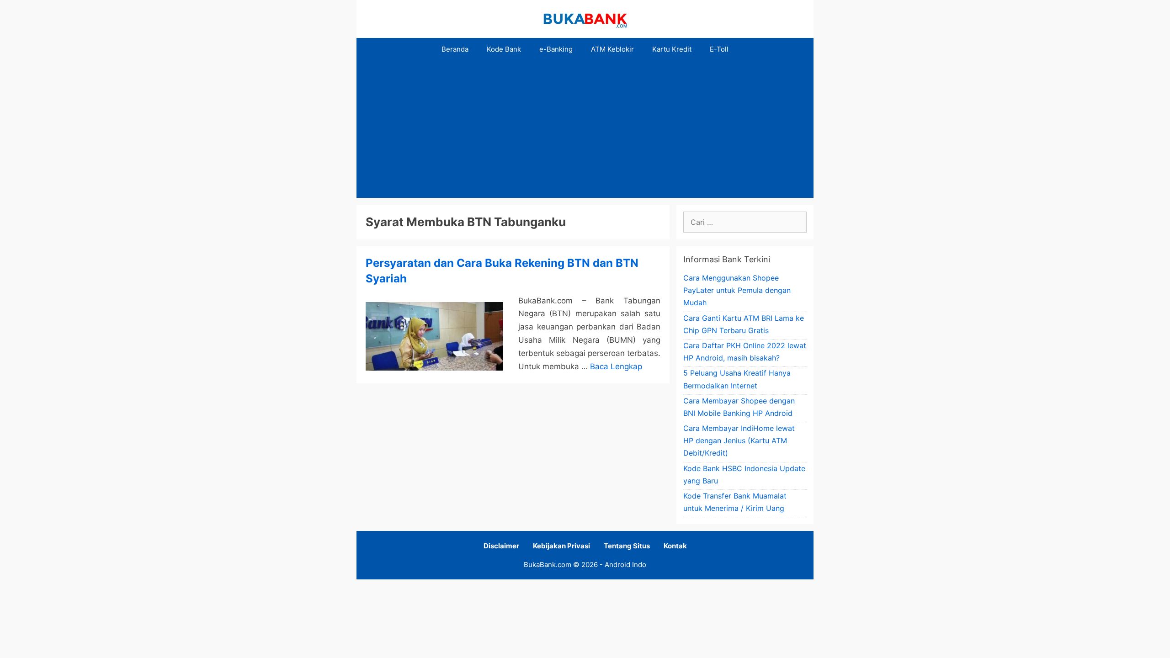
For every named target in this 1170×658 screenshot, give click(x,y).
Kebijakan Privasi (561, 545)
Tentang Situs (627, 545)
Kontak (675, 545)
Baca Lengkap (616, 366)
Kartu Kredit (671, 49)
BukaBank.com (547, 564)
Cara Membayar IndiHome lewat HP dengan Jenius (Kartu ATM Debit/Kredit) (739, 440)
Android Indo (625, 564)
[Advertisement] (585, 129)
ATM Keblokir (612, 49)
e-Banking (556, 49)
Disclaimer (501, 545)
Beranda (454, 49)
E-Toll (719, 49)
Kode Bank (504, 49)
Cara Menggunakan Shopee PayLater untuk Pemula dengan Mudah (737, 290)
